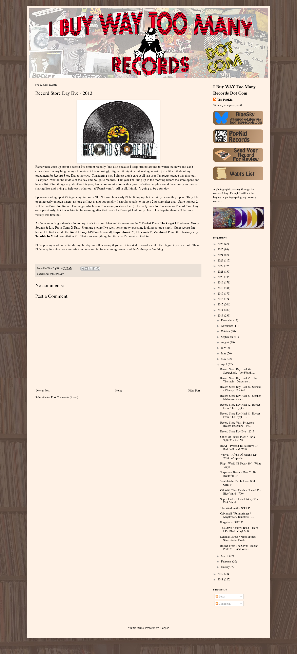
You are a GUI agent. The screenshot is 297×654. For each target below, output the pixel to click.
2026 (221, 244)
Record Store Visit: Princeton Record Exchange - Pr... (237, 424)
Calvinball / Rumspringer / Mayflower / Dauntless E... (237, 515)
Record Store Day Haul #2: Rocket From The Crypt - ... (240, 406)
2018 (221, 288)
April (224, 364)
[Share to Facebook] (94, 269)
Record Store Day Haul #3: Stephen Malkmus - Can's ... (240, 397)
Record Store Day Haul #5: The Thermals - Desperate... (238, 379)
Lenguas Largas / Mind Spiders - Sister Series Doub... (239, 538)
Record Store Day (54, 273)
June (224, 353)
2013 (221, 315)
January (226, 567)
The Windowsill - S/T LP (235, 508)
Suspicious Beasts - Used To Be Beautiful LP (238, 474)
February (226, 561)
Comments (224, 603)
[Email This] (82, 269)
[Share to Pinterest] (98, 269)
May (224, 359)
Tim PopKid (225, 100)
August (225, 342)
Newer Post (43, 390)
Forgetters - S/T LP (231, 522)
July (223, 348)
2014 (221, 310)
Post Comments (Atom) (64, 397)
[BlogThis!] (86, 269)
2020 (221, 277)
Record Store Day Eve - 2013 (237, 431)
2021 (221, 271)
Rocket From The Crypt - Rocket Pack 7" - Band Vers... (239, 547)
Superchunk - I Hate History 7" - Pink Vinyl (239, 500)
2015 (221, 304)
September (227, 337)
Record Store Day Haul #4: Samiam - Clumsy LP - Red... (240, 388)
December (227, 320)
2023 (221, 260)
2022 (221, 266)
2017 (221, 293)
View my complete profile (228, 105)
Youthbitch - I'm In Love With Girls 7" (238, 482)
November (227, 326)
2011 (221, 579)
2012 (221, 574)
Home (118, 390)
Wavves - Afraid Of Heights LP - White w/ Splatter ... (239, 456)
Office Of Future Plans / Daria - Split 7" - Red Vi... (238, 438)
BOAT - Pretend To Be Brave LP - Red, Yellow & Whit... (240, 447)
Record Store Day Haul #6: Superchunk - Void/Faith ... (237, 370)
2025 (221, 249)
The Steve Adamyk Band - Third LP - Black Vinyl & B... (239, 529)
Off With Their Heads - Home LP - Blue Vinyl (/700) (240, 492)
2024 (221, 255)
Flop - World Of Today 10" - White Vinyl (240, 465)
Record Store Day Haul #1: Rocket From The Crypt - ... (240, 415)
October (226, 331)
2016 (221, 299)
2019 (221, 282)
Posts (221, 596)
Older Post (194, 390)
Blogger (164, 628)
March (225, 556)
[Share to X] (90, 269)
